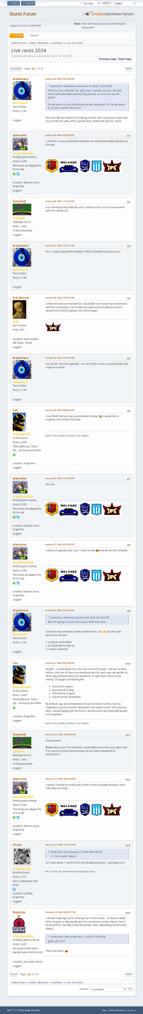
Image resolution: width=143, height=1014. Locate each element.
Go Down (16, 68)
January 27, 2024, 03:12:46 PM (59, 610)
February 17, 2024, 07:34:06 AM (60, 734)
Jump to (84, 989)
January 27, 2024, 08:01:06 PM (59, 663)
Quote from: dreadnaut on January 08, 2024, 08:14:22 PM (80, 617)
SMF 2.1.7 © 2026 (15, 1010)
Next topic (125, 59)
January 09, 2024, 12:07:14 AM (59, 245)
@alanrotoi (52, 747)
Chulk (17, 845)
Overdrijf (19, 201)
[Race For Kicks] (14, 458)
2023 (89, 121)
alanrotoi (20, 135)
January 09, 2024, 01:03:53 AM (59, 357)
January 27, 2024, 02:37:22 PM (59, 544)
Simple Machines (32, 1010)
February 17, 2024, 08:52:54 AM (60, 778)
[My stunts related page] (14, 334)
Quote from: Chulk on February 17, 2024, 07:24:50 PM (78, 936)
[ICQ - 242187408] (14, 454)
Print (129, 68)
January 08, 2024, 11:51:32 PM (59, 201)
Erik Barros (21, 298)
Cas (15, 410)
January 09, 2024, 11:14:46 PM (59, 478)
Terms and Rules (117, 1010)
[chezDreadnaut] (14, 115)
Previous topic (108, 59)
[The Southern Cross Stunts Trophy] (14, 957)
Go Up (14, 974)
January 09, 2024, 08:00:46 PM (59, 410)
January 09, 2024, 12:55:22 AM (59, 297)
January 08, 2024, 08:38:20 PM (59, 135)
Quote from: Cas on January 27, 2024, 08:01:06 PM (76, 852)
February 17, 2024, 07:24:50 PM (60, 844)
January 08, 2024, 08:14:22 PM (59, 78)
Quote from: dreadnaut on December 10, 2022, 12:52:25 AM (81, 86)
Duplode (19, 912)
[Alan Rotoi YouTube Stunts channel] (14, 177)
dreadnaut (20, 79)
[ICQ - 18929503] (14, 173)
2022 (83, 90)
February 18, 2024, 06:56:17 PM (60, 912)
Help (104, 1010)
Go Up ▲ (131, 1010)
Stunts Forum (22, 13)
